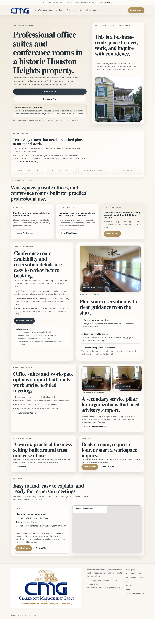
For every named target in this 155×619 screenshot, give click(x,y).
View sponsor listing (29, 161)
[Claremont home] (20, 10)
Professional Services (75, 10)
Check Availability (24, 320)
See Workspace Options (26, 413)
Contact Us (41, 548)
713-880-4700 (92, 584)
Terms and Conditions (135, 593)
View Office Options (70, 233)
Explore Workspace (24, 233)
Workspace (42, 10)
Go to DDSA (105, 3)
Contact (96, 10)
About (88, 10)
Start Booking (112, 233)
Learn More (21, 466)
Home (33, 10)
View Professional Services (95, 426)
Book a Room (136, 10)
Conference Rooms (57, 10)
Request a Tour (50, 99)
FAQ (128, 589)
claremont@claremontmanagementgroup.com (105, 587)
